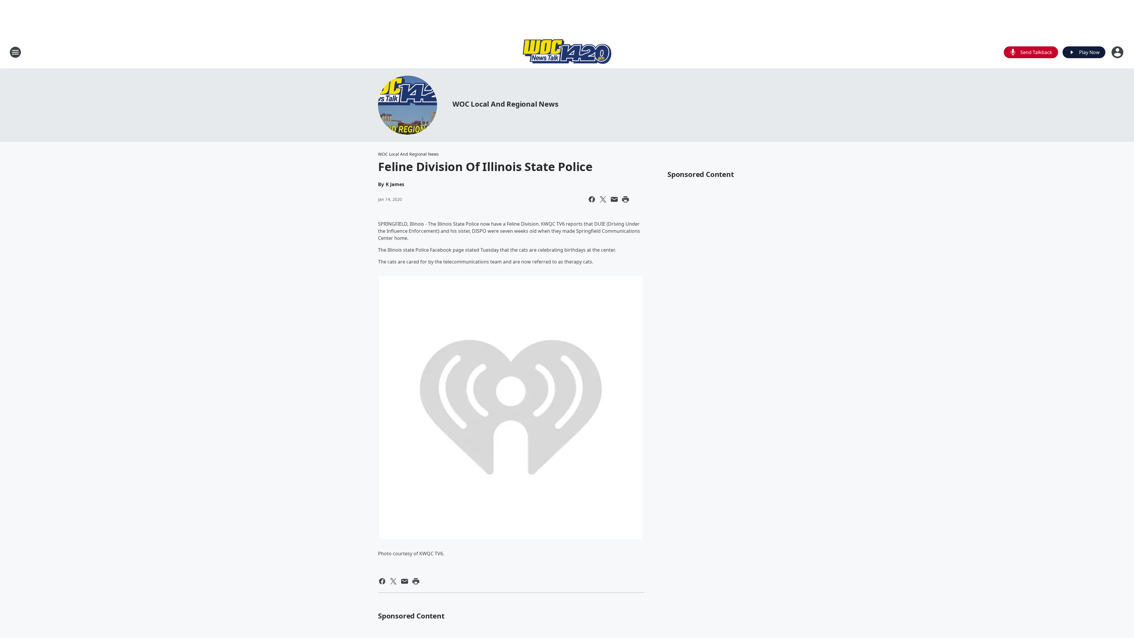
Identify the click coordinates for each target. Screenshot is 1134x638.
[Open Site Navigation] (15, 52)
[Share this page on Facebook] (592, 199)
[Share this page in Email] (614, 199)
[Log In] (1118, 52)
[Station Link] (567, 52)
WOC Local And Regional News (505, 104)
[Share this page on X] (603, 199)
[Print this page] (625, 199)
